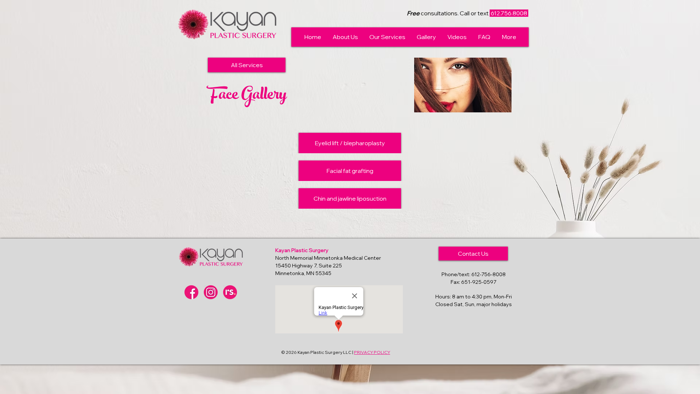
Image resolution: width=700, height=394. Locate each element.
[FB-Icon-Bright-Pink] (191, 292)
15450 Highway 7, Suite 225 (308, 265)
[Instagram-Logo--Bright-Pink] (211, 292)
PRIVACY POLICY (372, 352)
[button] (345, 37)
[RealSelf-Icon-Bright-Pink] (230, 292)
